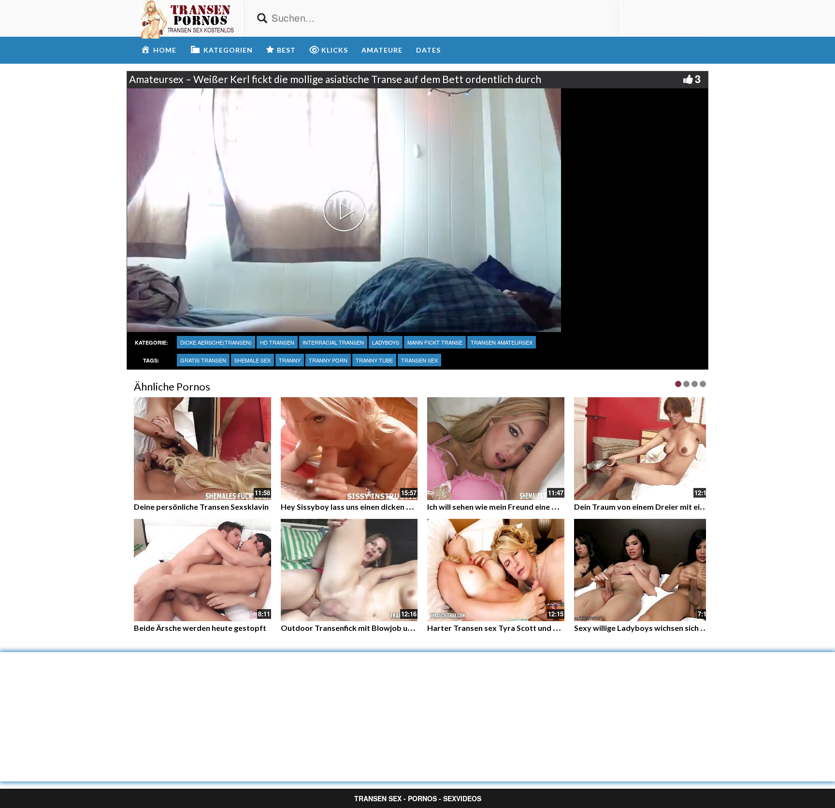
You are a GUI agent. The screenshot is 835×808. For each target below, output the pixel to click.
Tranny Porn (328, 360)
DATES (428, 50)
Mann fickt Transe (434, 342)
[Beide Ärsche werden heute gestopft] (202, 569)
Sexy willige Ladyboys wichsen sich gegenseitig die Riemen (678, 627)
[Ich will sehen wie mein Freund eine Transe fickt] (495, 448)
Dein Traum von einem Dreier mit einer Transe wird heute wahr (686, 506)
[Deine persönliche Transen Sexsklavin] (202, 448)
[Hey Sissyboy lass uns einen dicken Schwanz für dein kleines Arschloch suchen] (349, 448)
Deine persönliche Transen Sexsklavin (201, 506)
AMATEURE (382, 50)
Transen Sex (419, 360)
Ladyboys (385, 342)
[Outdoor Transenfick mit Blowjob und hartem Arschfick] (349, 569)
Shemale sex (252, 360)
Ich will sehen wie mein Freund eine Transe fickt (510, 506)
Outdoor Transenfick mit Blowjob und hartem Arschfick (380, 627)
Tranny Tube (374, 360)
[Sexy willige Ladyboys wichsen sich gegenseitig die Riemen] (642, 569)
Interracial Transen (333, 342)
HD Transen (277, 342)
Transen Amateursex (502, 342)
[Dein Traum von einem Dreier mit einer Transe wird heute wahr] (642, 448)
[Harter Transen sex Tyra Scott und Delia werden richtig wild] (495, 570)
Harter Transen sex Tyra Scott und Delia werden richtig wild (534, 627)
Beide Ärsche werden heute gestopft (200, 627)
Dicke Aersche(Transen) (216, 342)
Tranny (290, 360)
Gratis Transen (203, 360)
